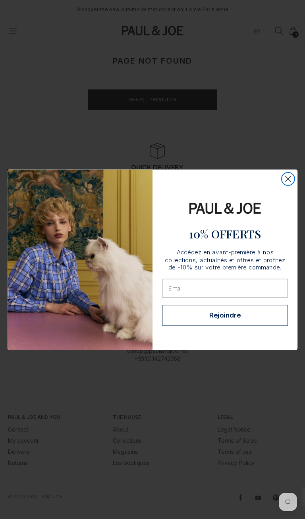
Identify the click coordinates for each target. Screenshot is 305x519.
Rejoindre (225, 315)
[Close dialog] (288, 178)
